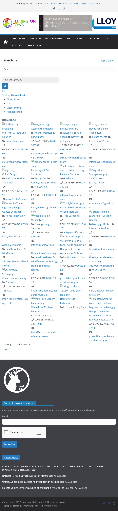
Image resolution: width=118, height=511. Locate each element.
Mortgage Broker (101, 224)
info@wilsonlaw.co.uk (42, 244)
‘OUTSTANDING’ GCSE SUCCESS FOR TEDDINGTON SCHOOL (30, 482)
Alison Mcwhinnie (11, 244)
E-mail (6, 416)
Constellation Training (14, 278)
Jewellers (68, 132)
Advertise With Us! (38, 45)
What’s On (35, 38)
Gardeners (69, 178)
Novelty (75, 136)
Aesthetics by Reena (42, 128)
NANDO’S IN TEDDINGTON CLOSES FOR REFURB (67, 2)
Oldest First (13, 99)
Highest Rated (14, 111)
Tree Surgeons (71, 215)
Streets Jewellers (69, 128)
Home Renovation (15, 141)
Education (10, 282)
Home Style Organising (43, 253)
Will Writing (40, 186)
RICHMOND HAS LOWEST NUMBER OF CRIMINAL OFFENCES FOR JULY (35, 488)
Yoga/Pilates (99, 182)
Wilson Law (37, 220)
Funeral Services (43, 315)
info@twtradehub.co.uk (15, 236)
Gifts (70, 38)
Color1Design (9, 174)
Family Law (40, 178)
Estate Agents (99, 136)
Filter (5, 91)
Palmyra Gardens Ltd (71, 174)
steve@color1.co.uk (16, 199)
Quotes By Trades (11, 211)
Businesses (17, 45)
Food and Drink (54, 38)
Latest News (18, 38)
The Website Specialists (101, 265)
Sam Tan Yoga (96, 178)
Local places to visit (73, 257)
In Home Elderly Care (74, 307)
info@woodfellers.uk (75, 232)
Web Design (98, 269)
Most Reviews (14, 107)
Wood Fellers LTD (69, 211)
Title (9, 103)
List (7, 120)
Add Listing (107, 60)
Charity (81, 38)
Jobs (107, 38)
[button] (77, 23)
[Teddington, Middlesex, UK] (5, 41)
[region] (77, 23)
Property (95, 38)
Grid (14, 120)
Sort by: (13, 95)
